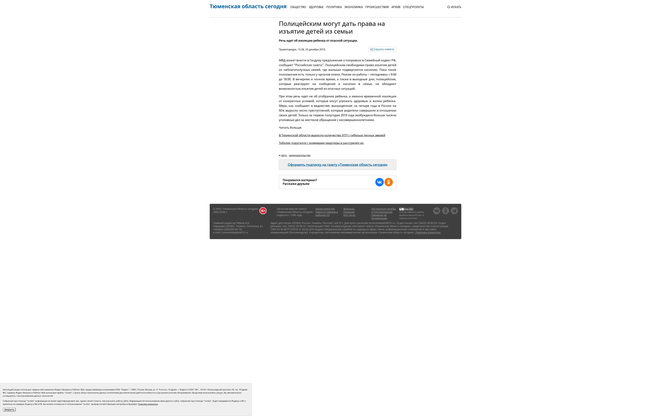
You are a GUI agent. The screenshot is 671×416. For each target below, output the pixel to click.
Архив (395, 7)
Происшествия (377, 7)
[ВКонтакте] (379, 182)
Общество (298, 7)
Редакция (349, 212)
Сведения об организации (379, 216)
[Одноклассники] (388, 182)
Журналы (349, 208)
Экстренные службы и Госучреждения (383, 210)
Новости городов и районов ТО (326, 213)
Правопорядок (287, 49)
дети (284, 155)
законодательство (300, 155)
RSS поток (349, 215)
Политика (334, 7)
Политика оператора (428, 232)
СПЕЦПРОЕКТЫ (413, 7)
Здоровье (316, 7)
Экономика (353, 7)
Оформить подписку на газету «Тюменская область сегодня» (338, 164)
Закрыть (9, 409)
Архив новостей (325, 208)
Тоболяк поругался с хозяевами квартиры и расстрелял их (321, 143)
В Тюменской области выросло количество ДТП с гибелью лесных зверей (332, 135)
